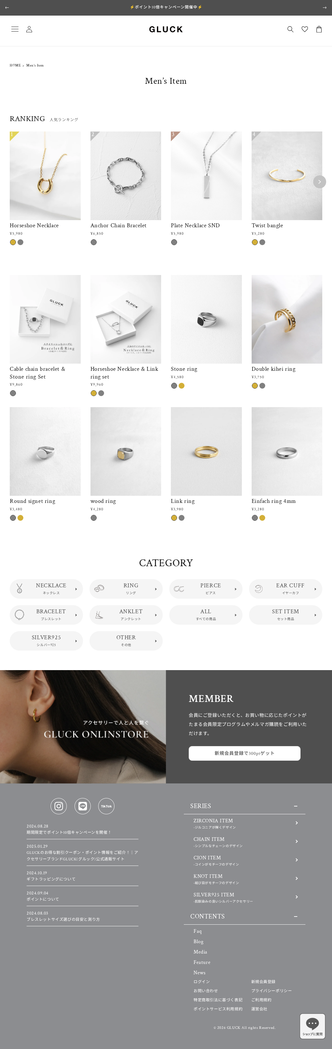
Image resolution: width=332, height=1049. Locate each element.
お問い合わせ (206, 991)
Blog (198, 941)
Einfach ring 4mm (274, 501)
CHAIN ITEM (218, 842)
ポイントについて (43, 896)
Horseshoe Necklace (34, 225)
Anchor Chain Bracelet (118, 225)
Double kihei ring (274, 369)
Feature (202, 962)
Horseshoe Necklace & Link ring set (124, 372)
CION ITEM (216, 861)
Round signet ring (32, 501)
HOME (15, 65)
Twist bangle (267, 225)
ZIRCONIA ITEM (215, 824)
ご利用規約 (261, 1000)
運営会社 (259, 1009)
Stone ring (184, 369)
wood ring (103, 501)
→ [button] (324, 7)
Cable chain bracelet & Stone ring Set (37, 372)
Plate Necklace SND (195, 225)
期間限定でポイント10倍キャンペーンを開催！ (69, 829)
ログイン (202, 982)
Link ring (183, 501)
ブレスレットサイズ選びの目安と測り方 (63, 916)
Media (201, 952)
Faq (198, 931)
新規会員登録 (263, 982)
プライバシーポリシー (271, 991)
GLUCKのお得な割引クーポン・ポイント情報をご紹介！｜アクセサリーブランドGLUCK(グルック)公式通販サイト (82, 852)
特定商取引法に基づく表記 (218, 1000)
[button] (15, 29)
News (200, 972)
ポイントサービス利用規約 (218, 1009)
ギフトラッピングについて (51, 876)
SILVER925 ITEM (223, 898)
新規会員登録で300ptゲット (245, 753)
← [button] (7, 7)
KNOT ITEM (216, 879)
